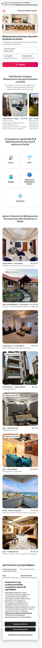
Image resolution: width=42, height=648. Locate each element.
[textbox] (11, 58)
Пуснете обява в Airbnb (27, 11)
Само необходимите (20, 629)
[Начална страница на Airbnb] (4, 10)
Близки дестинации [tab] (9, 569)
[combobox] (20, 51)
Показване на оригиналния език (26, 5)
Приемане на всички (20, 624)
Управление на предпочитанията (20, 635)
